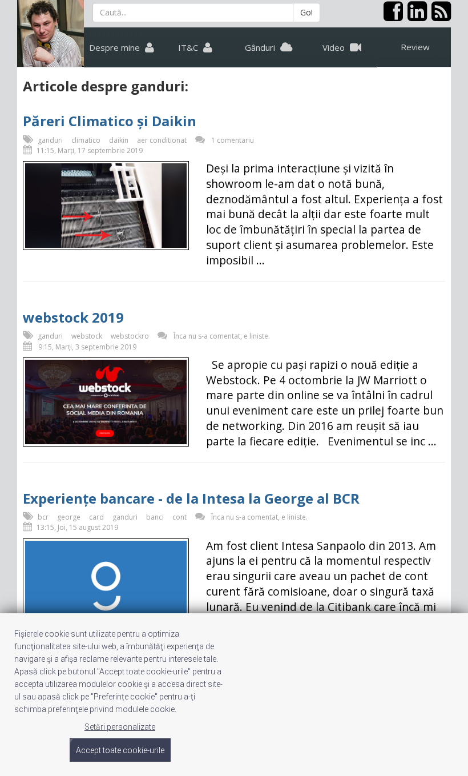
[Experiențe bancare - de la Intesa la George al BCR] (106, 586)
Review (415, 47)
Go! (306, 12)
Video (334, 47)
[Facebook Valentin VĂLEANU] (391, 16)
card (96, 517)
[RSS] (439, 16)
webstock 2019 (73, 317)
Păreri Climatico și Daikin (109, 120)
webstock (86, 336)
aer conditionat (162, 140)
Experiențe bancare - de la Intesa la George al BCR (191, 498)
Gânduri (261, 47)
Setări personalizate (119, 726)
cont (179, 517)
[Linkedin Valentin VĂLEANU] (415, 16)
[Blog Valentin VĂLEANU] (50, 33)
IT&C (189, 47)
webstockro (130, 336)
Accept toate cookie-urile (120, 750)
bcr (43, 517)
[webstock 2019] (106, 402)
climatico (85, 140)
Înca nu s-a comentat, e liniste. (222, 336)
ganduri (50, 140)
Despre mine (115, 47)
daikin (118, 140)
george (68, 517)
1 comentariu (232, 140)
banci (155, 517)
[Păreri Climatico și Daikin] (106, 205)
